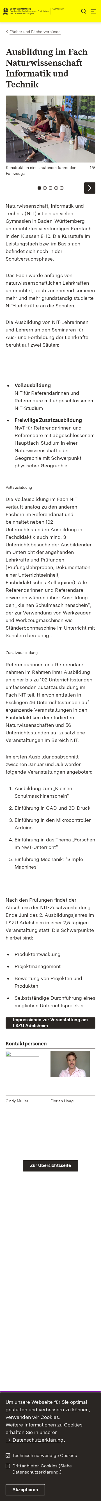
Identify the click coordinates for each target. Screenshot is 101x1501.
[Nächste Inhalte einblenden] (89, 188)
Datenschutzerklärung (38, 1440)
